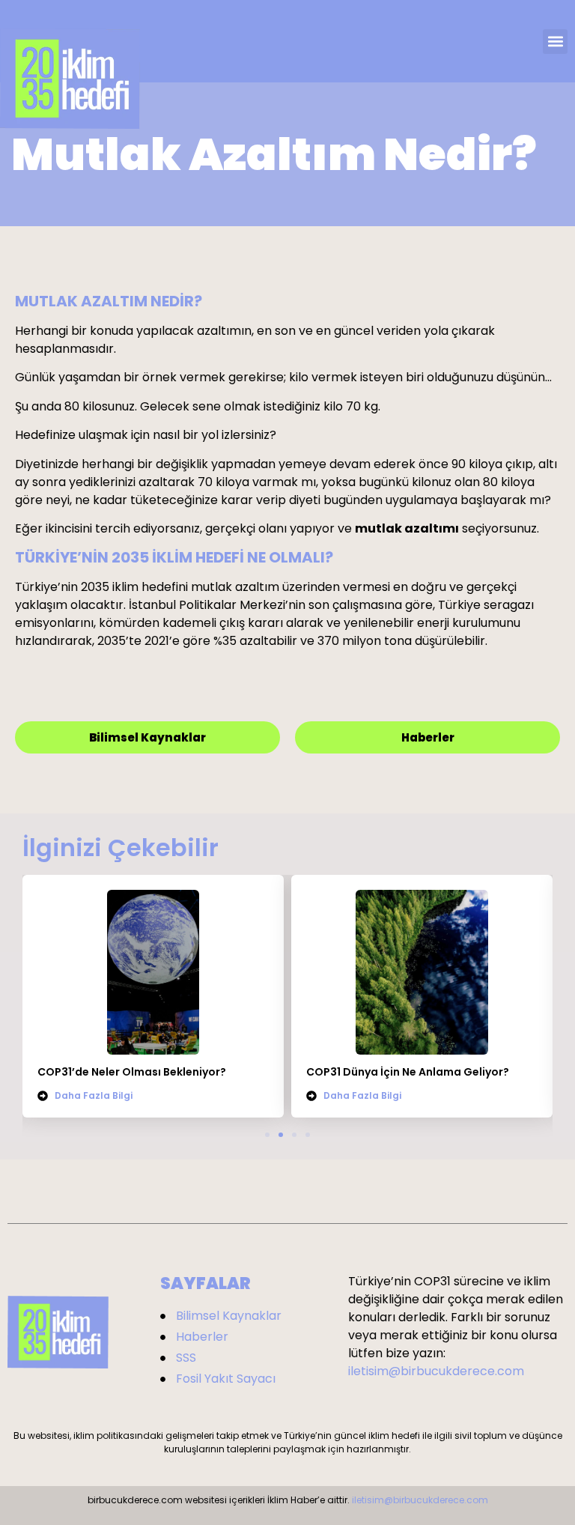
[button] (555, 41)
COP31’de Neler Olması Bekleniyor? (131, 1071)
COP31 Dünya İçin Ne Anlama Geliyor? (407, 1071)
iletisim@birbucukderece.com (436, 1371)
